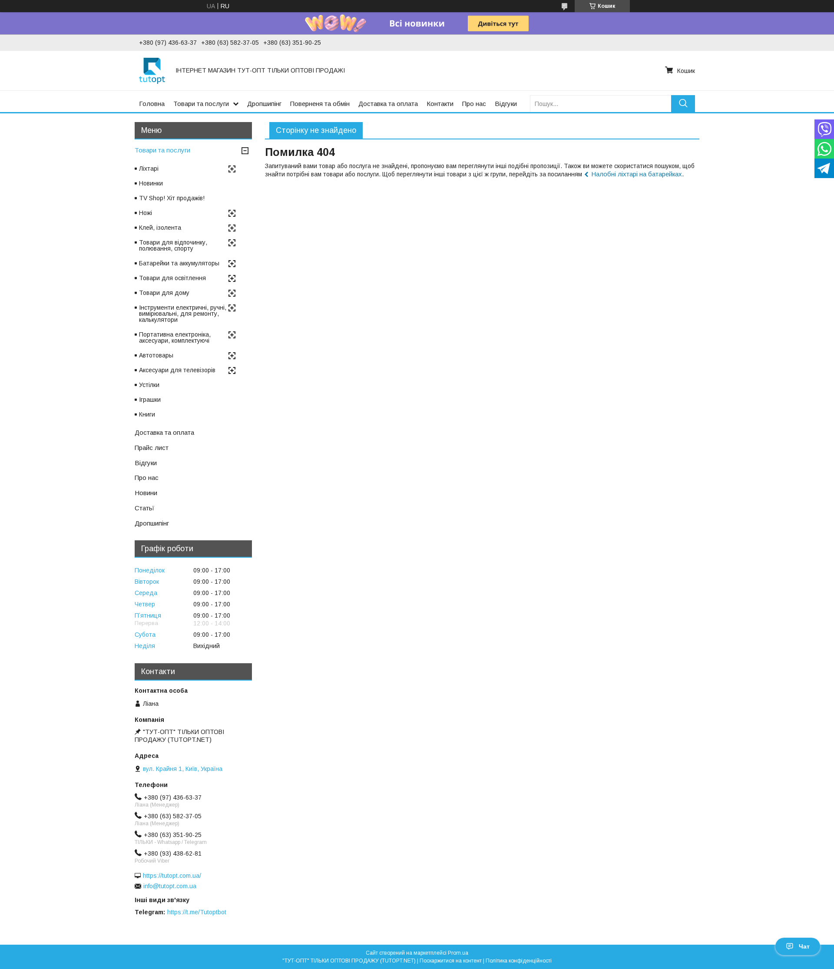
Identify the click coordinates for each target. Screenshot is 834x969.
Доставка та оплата (388, 103)
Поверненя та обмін (320, 103)
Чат (804, 946)
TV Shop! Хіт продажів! (172, 198)
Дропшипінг (264, 103)
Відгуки (506, 103)
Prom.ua (458, 953)
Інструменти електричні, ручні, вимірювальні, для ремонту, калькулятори (182, 313)
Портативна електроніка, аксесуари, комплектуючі (175, 337)
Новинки (151, 183)
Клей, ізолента (160, 227)
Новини (146, 492)
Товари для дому (164, 292)
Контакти (440, 103)
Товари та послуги (201, 103)
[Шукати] (683, 103)
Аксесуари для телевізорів (177, 370)
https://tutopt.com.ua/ (172, 875)
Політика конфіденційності (519, 961)
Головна (152, 103)
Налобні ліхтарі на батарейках (636, 174)
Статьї (144, 508)
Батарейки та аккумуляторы (179, 263)
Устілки (149, 384)
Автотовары (156, 355)
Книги (147, 414)
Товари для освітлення (172, 277)
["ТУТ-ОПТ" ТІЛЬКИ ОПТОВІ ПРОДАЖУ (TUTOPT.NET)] (152, 70)
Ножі (145, 212)
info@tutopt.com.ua (169, 886)
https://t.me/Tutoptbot (196, 912)
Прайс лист (152, 447)
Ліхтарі (149, 168)
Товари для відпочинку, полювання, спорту (173, 245)
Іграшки (150, 399)
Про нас (474, 103)
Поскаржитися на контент (451, 961)
